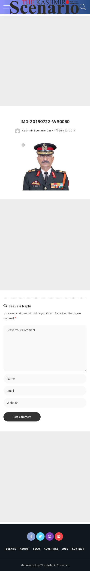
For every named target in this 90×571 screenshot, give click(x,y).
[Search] (82, 7)
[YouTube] (59, 536)
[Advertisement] (45, 61)
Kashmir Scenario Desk (37, 130)
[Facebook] (31, 536)
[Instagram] (49, 536)
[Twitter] (40, 536)
